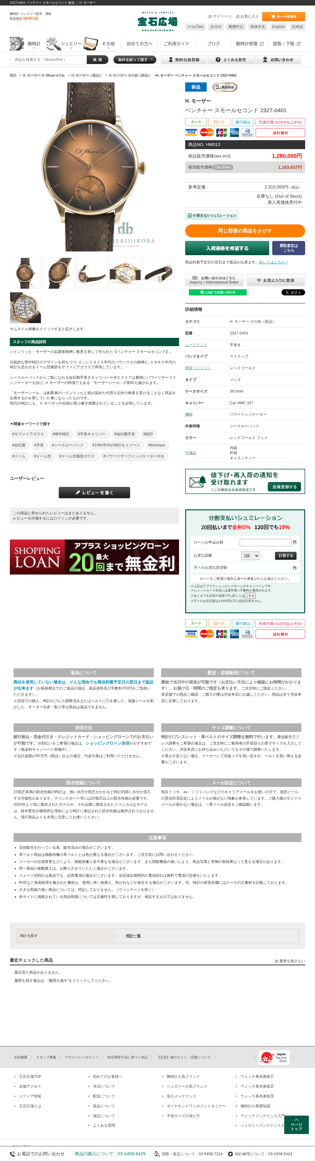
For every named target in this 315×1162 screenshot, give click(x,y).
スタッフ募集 (46, 1057)
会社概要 (20, 1057)
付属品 (190, 453)
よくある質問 (104, 1125)
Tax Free (222, 167)
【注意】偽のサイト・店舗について (184, 1057)
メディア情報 (30, 1096)
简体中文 (257, 27)
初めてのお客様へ (107, 1076)
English (278, 27)
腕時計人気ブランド (183, 1076)
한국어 (215, 27)
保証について (104, 1116)
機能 (189, 414)
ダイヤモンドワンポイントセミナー (196, 1106)
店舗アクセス (30, 1086)
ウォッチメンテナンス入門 (263, 1116)
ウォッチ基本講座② (257, 1086)
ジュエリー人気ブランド (187, 1086)
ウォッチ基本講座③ (257, 1096)
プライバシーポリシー (82, 1057)
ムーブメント (196, 345)
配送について (104, 1096)
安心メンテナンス (181, 1096)
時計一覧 (133, 936)
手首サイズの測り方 (183, 1116)
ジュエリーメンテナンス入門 (265, 1125)
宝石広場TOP (30, 1076)
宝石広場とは (30, 1106)
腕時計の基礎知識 (255, 1106)
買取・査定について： (180, 1154)
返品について (104, 1106)
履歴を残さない (292, 961)
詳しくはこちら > (273, 262)
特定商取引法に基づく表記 (127, 1057)
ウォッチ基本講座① (257, 1076)
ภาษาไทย (195, 27)
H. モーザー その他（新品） (253, 321)
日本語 (297, 27)
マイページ (222, 16)
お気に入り (250, 16)
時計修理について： (251, 1154)
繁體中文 (236, 27)
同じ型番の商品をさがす (245, 230)
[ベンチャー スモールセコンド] (25, 273)
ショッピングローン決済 (108, 743)
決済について (104, 1086)
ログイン (61, 518)
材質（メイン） (198, 368)
